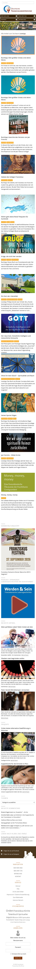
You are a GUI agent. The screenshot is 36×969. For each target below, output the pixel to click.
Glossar (18, 886)
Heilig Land (22, 920)
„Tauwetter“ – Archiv (21, 812)
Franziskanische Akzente (8, 378)
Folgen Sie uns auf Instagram (11, 854)
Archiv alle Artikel (18, 892)
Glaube (17, 920)
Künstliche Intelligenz (7, 341)
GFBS (20, 917)
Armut (11, 922)
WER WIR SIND (5, 16)
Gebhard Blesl (5, 820)
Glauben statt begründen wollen (12, 658)
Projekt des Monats (18, 922)
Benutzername (18, 940)
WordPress (21, 966)
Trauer (12, 222)
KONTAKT (3, 19)
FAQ (18, 889)
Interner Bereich (18, 900)
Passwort (18, 947)
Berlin (24, 922)
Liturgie (9, 259)
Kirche (27, 910)
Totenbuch (13, 914)
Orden (9, 910)
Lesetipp (4, 63)
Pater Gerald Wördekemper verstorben (15, 690)
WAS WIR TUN (23, 16)
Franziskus (4, 180)
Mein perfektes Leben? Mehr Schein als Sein (17, 627)
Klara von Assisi (17, 820)
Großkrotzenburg (12, 299)
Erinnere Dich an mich (19, 954)
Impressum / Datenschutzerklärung (18, 894)
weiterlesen (14, 760)
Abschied (4, 299)
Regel (14, 418)
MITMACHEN (22, 19)
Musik (8, 222)
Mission (15, 917)
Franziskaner (18, 9)
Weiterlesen (24, 655)
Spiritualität (10, 63)
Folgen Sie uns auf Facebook (11, 850)
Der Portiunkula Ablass (19, 823)
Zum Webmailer (18, 897)
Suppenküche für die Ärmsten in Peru (14, 764)
